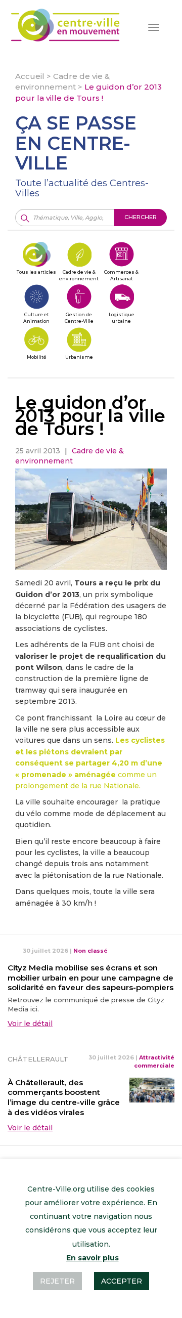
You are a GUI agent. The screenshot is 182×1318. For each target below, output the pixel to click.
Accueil (29, 76)
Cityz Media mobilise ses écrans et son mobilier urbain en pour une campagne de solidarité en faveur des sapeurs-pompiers (90, 978)
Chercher (140, 217)
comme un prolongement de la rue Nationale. (90, 763)
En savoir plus (92, 1257)
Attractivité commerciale (154, 1061)
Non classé (90, 950)
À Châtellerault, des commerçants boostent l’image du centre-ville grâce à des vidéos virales (64, 1097)
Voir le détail (30, 1023)
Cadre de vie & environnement (69, 455)
